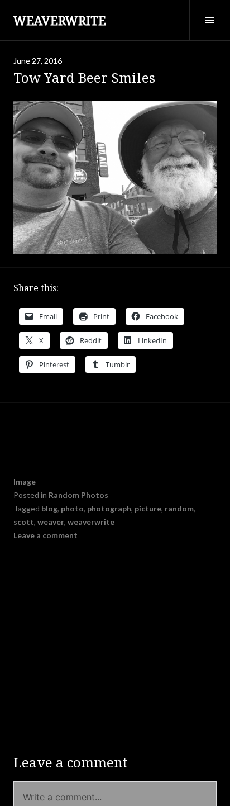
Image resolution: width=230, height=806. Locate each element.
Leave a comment (45, 535)
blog (49, 508)
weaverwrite (91, 522)
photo (72, 508)
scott (23, 522)
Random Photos (78, 495)
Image (24, 481)
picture (148, 508)
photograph (109, 508)
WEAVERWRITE (59, 20)
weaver (50, 522)
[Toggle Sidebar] (209, 20)
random (179, 508)
